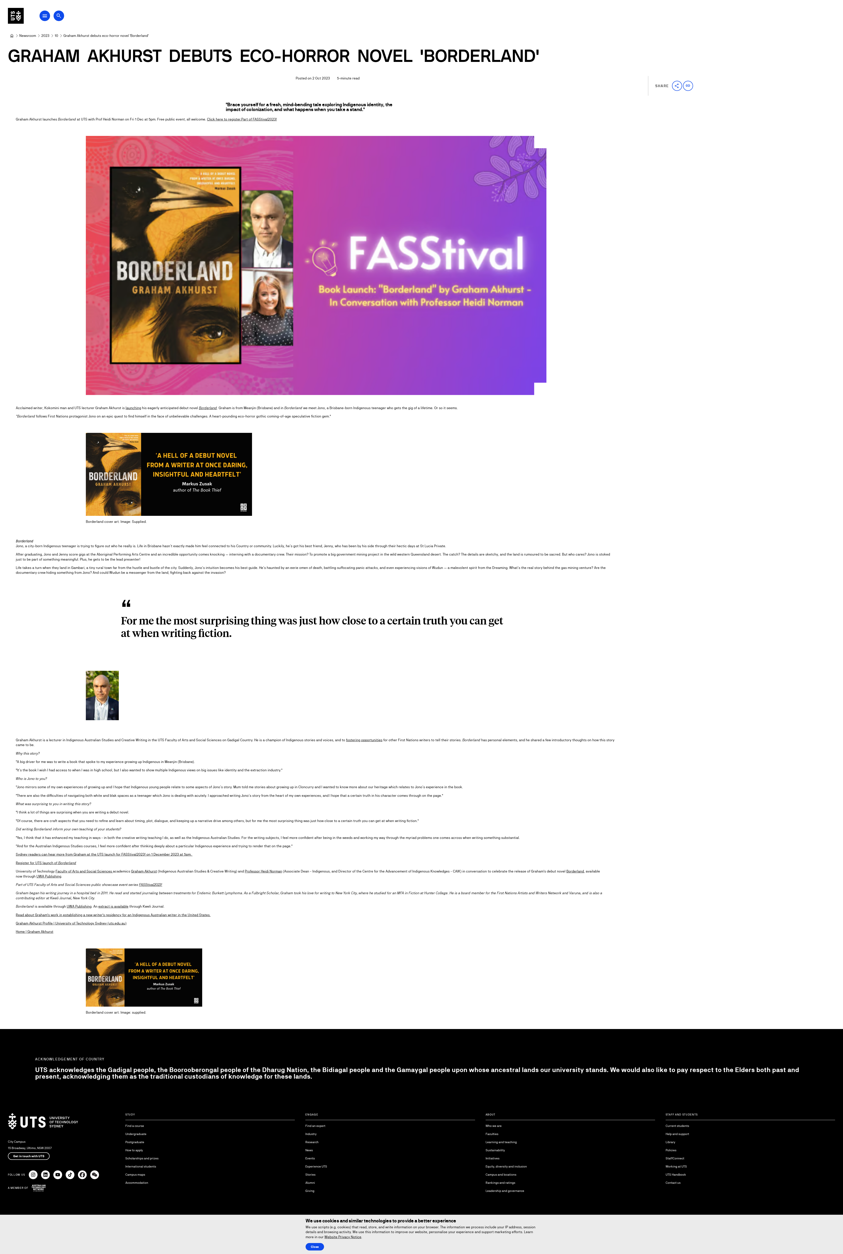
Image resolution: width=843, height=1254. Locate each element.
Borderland (575, 871)
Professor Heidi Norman (263, 871)
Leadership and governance (505, 1191)
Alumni (310, 1182)
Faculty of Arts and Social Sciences (84, 871)
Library (670, 1142)
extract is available (113, 906)
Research (312, 1142)
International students (140, 1166)
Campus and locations (501, 1174)
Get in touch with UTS (28, 1156)
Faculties (492, 1134)
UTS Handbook (676, 1174)
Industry (311, 1134)
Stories (310, 1174)
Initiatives (492, 1158)
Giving (309, 1191)
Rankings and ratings (500, 1182)
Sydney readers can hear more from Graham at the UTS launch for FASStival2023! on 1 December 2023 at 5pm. (104, 854)
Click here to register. (224, 119)
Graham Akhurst (144, 871)
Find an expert (315, 1126)
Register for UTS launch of (46, 863)
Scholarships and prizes (142, 1158)
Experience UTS (316, 1166)
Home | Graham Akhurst (34, 932)
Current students (677, 1126)
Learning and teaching (501, 1142)
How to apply (134, 1150)
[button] (677, 85)
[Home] (12, 36)
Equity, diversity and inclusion (506, 1166)
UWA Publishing (48, 876)
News (309, 1150)
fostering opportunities (364, 740)
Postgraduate (134, 1142)
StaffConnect (675, 1158)
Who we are (494, 1126)
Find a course (134, 1126)
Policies (671, 1150)
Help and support (677, 1134)
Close (315, 1247)
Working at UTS (676, 1166)
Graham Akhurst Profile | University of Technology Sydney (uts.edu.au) (71, 923)
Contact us (673, 1182)
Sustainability (495, 1150)
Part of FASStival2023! (259, 119)
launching (133, 408)
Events (310, 1158)
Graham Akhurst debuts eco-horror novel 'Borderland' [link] (106, 36)
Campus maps (135, 1174)
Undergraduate (135, 1134)
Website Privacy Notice (342, 1237)
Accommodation (136, 1182)
